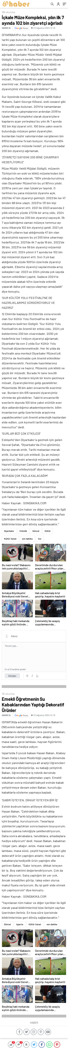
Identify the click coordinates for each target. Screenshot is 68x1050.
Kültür (48, 531)
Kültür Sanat (10, 538)
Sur (39, 538)
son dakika (27, 538)
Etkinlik (23, 531)
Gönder (12, 675)
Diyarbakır (9, 531)
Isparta (19, 924)
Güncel (35, 531)
